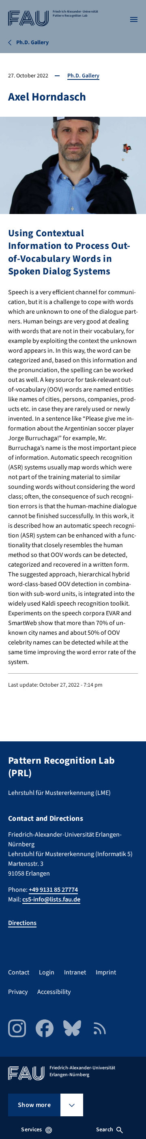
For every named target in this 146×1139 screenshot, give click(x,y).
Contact (18, 972)
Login (46, 972)
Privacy (18, 991)
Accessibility (54, 991)
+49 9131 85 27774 (53, 889)
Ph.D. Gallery (83, 76)
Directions (22, 922)
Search (104, 1130)
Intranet (75, 972)
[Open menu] (134, 19)
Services (31, 1130)
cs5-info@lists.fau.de (51, 899)
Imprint (106, 972)
